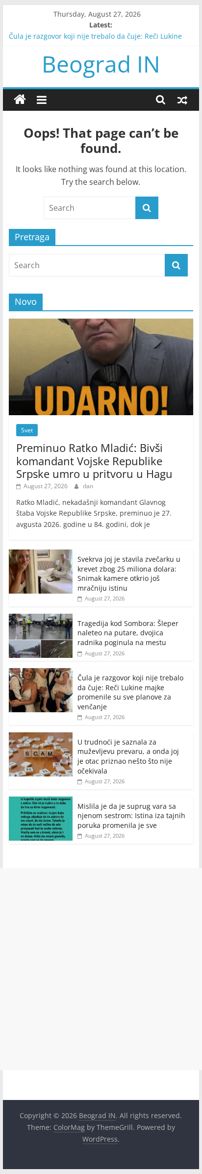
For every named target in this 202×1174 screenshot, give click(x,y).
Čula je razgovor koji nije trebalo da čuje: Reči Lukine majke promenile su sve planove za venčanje (130, 692)
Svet (27, 430)
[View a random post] (182, 99)
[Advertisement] (101, 969)
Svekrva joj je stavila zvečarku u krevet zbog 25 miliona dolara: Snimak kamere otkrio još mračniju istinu (128, 573)
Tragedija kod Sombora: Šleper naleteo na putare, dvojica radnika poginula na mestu (127, 633)
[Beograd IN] (20, 99)
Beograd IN (101, 64)
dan (88, 486)
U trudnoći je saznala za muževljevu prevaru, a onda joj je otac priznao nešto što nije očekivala (128, 756)
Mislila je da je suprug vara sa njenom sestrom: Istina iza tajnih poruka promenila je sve (131, 815)
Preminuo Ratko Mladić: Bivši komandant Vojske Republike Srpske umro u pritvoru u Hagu (94, 460)
